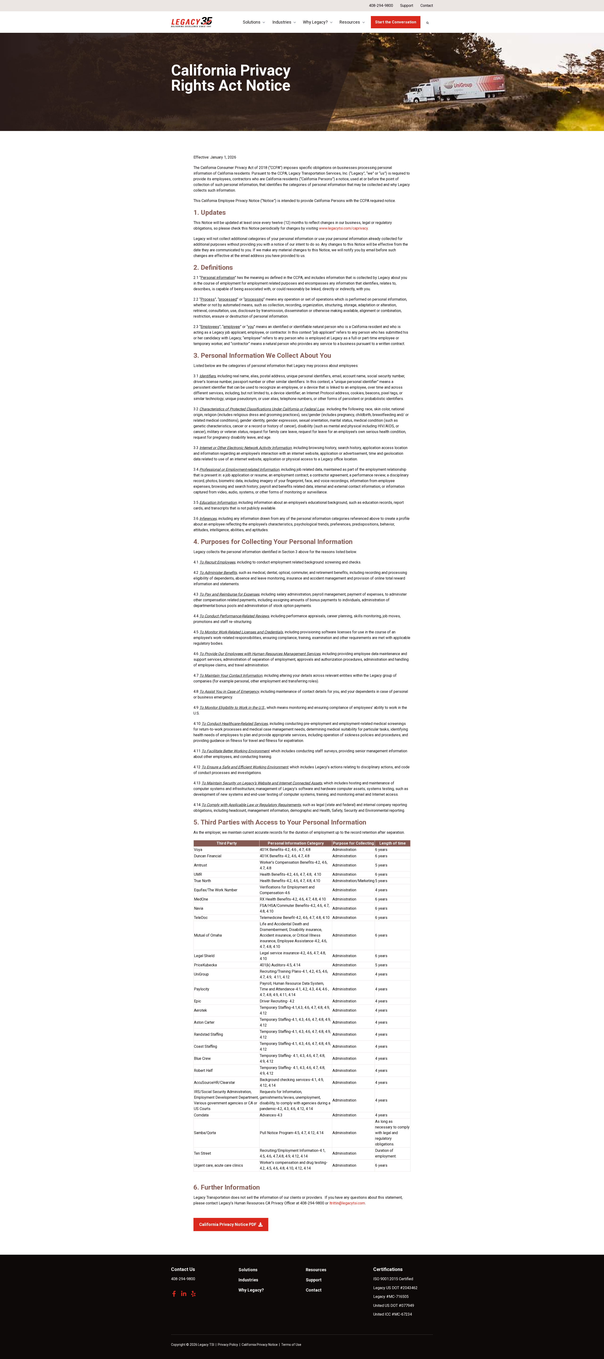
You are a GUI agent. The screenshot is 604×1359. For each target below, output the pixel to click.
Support (406, 5)
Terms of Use (291, 1344)
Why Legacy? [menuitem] (251, 1289)
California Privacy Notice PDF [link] (227, 1224)
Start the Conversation (395, 22)
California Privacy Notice (260, 1344)
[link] (191, 22)
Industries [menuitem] (248, 1279)
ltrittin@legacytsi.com (347, 1203)
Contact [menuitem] (314, 1289)
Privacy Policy (228, 1344)
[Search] (427, 23)
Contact (426, 5)
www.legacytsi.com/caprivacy (343, 228)
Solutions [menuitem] (248, 1269)
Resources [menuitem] (316, 1269)
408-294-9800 (381, 5)
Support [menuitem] (314, 1279)
